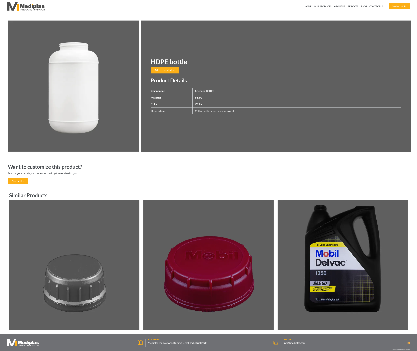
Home (307, 6)
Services (353, 6)
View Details (74, 326)
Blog (364, 6)
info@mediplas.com (294, 342)
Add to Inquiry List (165, 70)
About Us (339, 6)
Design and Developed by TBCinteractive (401, 349)
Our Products (322, 6)
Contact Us (376, 6)
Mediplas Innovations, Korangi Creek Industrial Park (177, 342)
